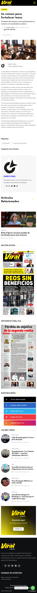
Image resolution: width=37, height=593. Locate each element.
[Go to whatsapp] (33, 588)
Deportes (15, 492)
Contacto (18, 529)
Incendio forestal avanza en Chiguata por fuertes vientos (22, 468)
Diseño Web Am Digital (6, 591)
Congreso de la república (19, 143)
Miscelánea (15, 435)
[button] (2, 206)
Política (9, 230)
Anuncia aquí (18, 521)
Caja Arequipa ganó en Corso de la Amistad (23, 438)
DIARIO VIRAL (10, 27)
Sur (13, 464)
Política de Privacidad (11, 588)
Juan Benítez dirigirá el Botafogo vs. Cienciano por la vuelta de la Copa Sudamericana (23, 497)
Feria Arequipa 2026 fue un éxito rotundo (22, 482)
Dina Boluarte (6, 143)
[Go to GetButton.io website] (33, 591)
